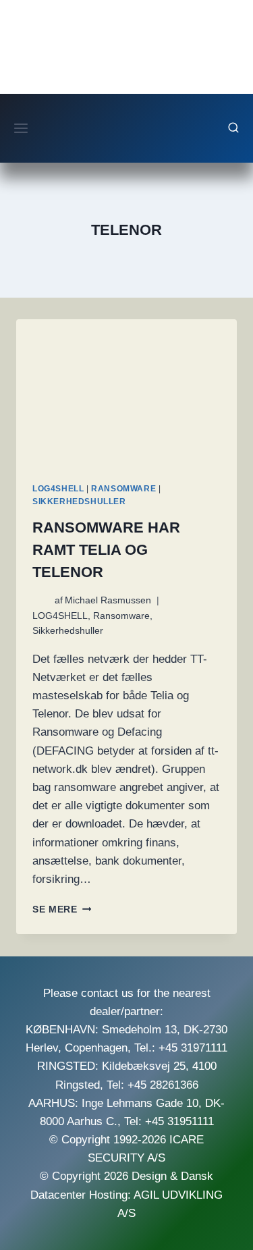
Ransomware (123, 488)
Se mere (61, 909)
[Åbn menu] (21, 128)
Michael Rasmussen (108, 600)
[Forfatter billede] (40, 600)
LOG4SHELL (58, 488)
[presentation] (126, 392)
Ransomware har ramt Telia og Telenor (106, 549)
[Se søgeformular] (233, 128)
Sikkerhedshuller (79, 501)
